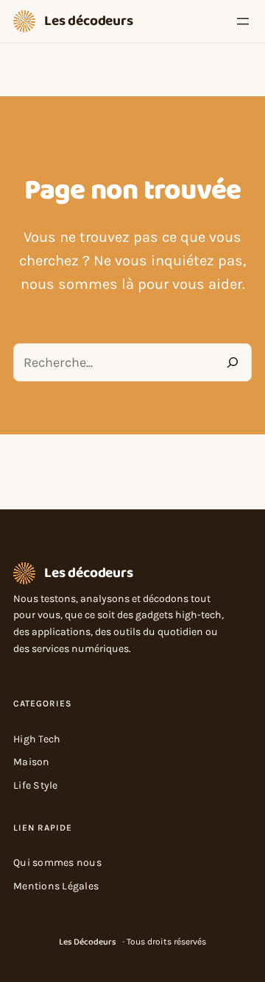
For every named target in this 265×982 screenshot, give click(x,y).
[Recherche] (232, 362)
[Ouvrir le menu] (243, 21)
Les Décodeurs (87, 942)
